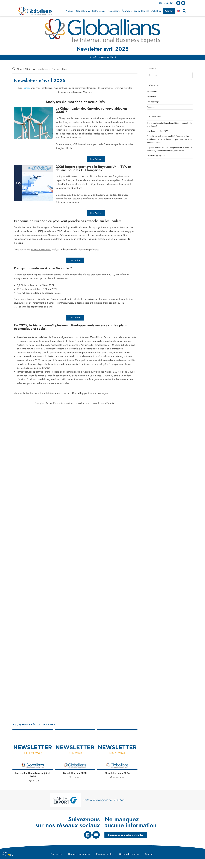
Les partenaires (141, 11)
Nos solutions (83, 11)
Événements (152, 91)
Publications (151, 106)
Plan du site (56, 854)
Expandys (60, 195)
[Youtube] (183, 3)
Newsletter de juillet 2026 (157, 131)
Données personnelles (79, 854)
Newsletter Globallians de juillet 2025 (32, 774)
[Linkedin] (178, 3)
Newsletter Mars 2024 (117, 773)
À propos (126, 11)
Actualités (156, 11)
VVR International (81, 144)
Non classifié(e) (59, 68)
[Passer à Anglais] (178, 11)
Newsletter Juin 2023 (75, 773)
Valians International (41, 249)
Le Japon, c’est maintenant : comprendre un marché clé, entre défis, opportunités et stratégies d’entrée (170, 149)
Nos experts (113, 11)
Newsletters (42, 68)
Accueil (70, 11)
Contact (169, 11)
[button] (184, 11)
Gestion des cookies (129, 854)
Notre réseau (98, 11)
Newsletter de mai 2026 (156, 155)
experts (27, 87)
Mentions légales (104, 854)
